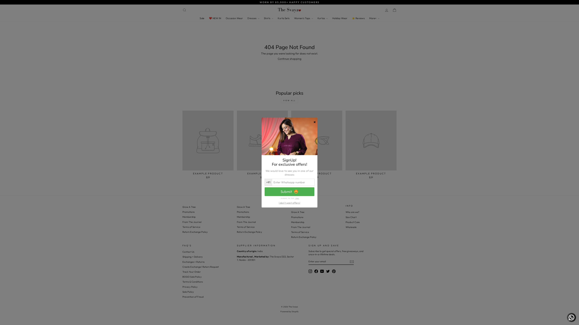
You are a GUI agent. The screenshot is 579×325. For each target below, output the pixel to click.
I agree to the (289, 198)
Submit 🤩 (289, 191)
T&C (297, 198)
